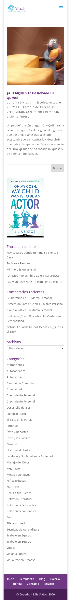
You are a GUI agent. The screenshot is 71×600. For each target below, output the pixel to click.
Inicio (10, 579)
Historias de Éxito (18, 450)
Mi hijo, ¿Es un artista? (21, 269)
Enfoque (12, 426)
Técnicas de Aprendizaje (23, 529)
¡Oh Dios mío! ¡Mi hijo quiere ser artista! (33, 275)
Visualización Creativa (21, 560)
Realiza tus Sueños (19, 493)
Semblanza (27, 579)
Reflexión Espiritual (19, 499)
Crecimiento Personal (42, 112)
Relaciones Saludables (21, 511)
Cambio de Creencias (39, 107)
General (12, 444)
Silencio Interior (17, 523)
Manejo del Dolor (18, 462)
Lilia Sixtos (21, 102)
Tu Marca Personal (19, 263)
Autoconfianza (16, 371)
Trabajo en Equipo (19, 535)
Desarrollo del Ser (18, 407)
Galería (55, 579)
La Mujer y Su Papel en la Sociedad (30, 456)
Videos (11, 548)
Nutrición (13, 487)
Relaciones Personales (21, 505)
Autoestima (14, 377)
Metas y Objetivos (18, 475)
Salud (10, 517)
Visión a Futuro (18, 116)
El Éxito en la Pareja (20, 420)
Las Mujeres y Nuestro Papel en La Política (35, 282)
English (49, 584)
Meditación (14, 468)
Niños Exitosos (16, 480)
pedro (11, 316)
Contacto (33, 584)
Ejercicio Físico (16, 414)
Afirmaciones (15, 365)
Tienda (17, 584)
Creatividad (15, 112)
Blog (42, 579)
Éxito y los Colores (18, 438)
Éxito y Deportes (17, 432)
